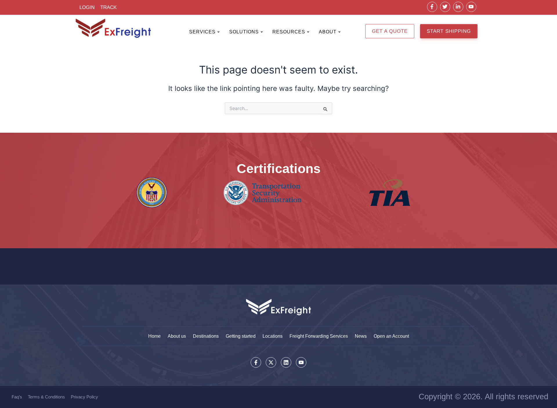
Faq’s (17, 396)
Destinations (206, 336)
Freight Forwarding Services (319, 336)
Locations (273, 336)
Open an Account (391, 336)
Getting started (241, 336)
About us (177, 336)
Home (154, 336)
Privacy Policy (84, 396)
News (361, 336)
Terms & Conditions (46, 396)
